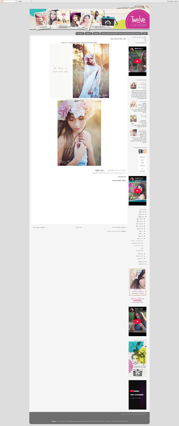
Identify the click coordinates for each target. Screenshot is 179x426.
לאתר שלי (80, 33)
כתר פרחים (103, 173)
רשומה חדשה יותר (119, 227)
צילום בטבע (95, 173)
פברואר (140, 256)
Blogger (54, 421)
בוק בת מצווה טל (138, 245)
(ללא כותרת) (142, 101)
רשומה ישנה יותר (39, 227)
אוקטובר (140, 224)
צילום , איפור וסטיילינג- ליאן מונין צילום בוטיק (79, 99)
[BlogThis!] (101, 170)
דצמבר (141, 219)
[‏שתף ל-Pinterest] (96, 170)
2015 (142, 214)
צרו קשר (88, 33)
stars (141, 248)
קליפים (96, 33)
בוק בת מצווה (118, 173)
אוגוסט (141, 228)
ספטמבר (140, 226)
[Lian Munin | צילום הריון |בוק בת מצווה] (145, 41)
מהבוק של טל (139, 250)
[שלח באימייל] (103, 170)
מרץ (141, 253)
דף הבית (79, 227)
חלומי (108, 173)
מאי (141, 236)
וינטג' (111, 173)
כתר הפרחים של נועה (137, 243)
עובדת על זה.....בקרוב (137, 240)
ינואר (141, 258)
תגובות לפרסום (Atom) (113, 231)
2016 (142, 212)
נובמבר (141, 221)
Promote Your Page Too (141, 42)
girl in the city (142, 130)
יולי (142, 231)
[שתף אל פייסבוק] (98, 170)
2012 (142, 264)
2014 (142, 216)
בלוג (144, 33)
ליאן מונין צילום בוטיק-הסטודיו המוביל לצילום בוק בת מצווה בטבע (121, 33)
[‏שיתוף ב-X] (100, 170)
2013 (142, 261)
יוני (142, 233)
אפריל (141, 238)
